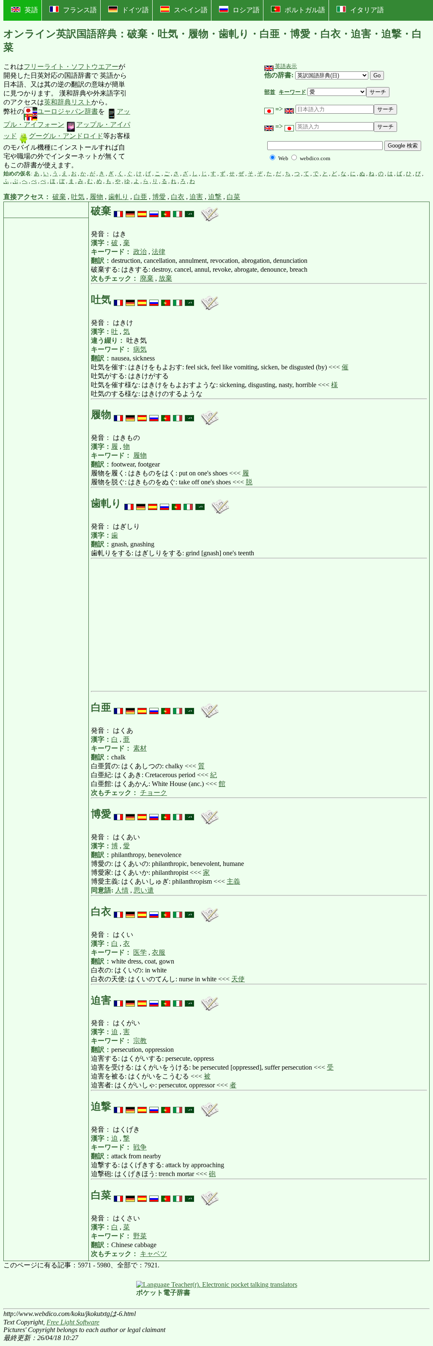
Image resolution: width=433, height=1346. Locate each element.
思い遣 (144, 890)
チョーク (153, 792)
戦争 (140, 1147)
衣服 (158, 952)
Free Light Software (73, 1322)
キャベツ (153, 1253)
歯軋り (118, 196)
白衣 (177, 196)
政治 (140, 251)
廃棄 (146, 278)
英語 (31, 10)
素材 (140, 748)
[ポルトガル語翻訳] (165, 210)
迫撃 (215, 196)
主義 (233, 881)
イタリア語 (367, 10)
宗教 (140, 1040)
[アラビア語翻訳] (189, 210)
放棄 (165, 278)
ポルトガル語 (305, 10)
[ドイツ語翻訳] (130, 210)
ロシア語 (246, 10)
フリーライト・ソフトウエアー (71, 66)
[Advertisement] (194, 116)
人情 (122, 890)
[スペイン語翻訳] (142, 210)
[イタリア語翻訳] (177, 210)
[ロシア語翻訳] (154, 210)
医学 (140, 952)
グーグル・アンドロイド (66, 135)
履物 (96, 196)
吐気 (78, 196)
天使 (238, 979)
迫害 (196, 196)
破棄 (59, 196)
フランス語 (80, 10)
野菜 (140, 1236)
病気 (140, 349)
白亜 (140, 196)
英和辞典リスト (67, 102)
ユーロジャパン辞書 (67, 111)
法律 (158, 251)
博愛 (159, 196)
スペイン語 (191, 10)
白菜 (233, 196)
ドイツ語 (135, 10)
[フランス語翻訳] (118, 210)
